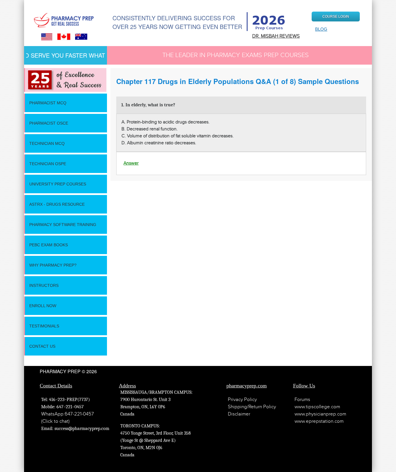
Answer (131, 163)
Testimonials (44, 326)
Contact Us (42, 346)
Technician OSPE (47, 163)
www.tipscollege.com (317, 407)
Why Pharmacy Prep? (53, 265)
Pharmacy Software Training (62, 224)
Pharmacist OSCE (48, 123)
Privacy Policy (242, 399)
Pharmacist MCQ (47, 103)
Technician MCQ (47, 143)
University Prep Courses (57, 184)
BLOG (321, 29)
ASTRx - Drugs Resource (57, 204)
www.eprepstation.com (319, 421)
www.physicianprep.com (320, 414)
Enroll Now (42, 305)
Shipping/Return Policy (252, 407)
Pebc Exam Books (48, 245)
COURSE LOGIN (335, 16)
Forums (302, 399)
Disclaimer (239, 414)
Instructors (44, 285)
